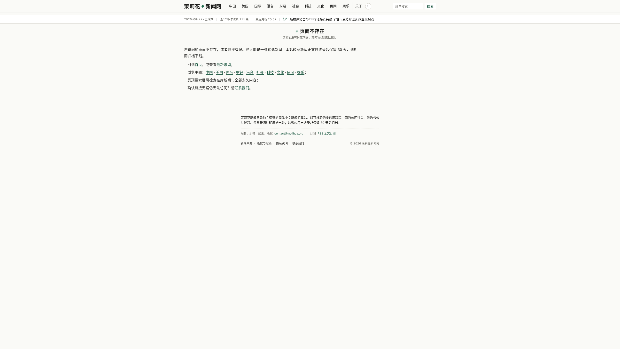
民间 (333, 6)
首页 (198, 65)
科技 (308, 6)
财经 (282, 6)
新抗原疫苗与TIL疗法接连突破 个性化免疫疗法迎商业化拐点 (332, 19)
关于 (358, 6)
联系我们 (242, 88)
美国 (245, 6)
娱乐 (345, 6)
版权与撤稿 (264, 143)
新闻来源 (246, 143)
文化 (320, 6)
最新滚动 (224, 65)
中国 (232, 6)
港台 (270, 6)
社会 (295, 6)
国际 (257, 6)
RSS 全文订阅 (327, 133)
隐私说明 (282, 143)
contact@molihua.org (288, 133)
